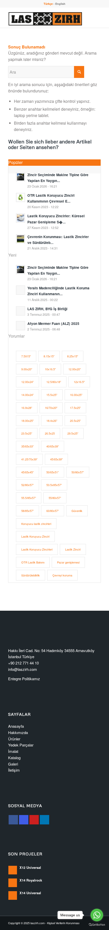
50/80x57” (77, 472)
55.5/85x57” (28, 498)
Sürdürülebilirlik (30, 575)
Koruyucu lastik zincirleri (36, 524)
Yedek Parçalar (20, 745)
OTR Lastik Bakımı (32, 562)
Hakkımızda (18, 732)
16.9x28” (26, 408)
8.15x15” (49, 356)
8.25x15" (72, 356)
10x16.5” (50, 369)
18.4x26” (51, 421)
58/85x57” (27, 511)
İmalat (13, 751)
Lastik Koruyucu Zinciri (35, 536)
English (60, 4)
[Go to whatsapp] (96, 915)
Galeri (13, 764)
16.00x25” (76, 395)
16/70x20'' (51, 408)
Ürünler (14, 738)
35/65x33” (27, 446)
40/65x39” (52, 446)
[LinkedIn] (44, 819)
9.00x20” (26, 369)
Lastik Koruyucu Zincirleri (36, 549)
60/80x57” (52, 511)
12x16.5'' (79, 382)
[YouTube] (34, 819)
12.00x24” (27, 382)
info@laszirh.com (22, 669)
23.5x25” (26, 433)
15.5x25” (51, 395)
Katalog (14, 757)
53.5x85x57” (54, 485)
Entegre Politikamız (24, 678)
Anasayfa (16, 726)
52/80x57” (27, 485)
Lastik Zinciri (73, 549)
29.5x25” (72, 433)
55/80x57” (55, 498)
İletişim (14, 770)
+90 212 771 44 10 (23, 663)
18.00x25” (27, 421)
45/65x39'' (56, 459)
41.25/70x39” (29, 459)
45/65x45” (27, 472)
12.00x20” (74, 369)
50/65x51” (52, 472)
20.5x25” (75, 421)
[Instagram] (23, 819)
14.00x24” (27, 395)
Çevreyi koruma (62, 575)
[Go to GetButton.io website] (97, 924)
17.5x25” (75, 408)
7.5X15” (26, 356)
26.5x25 (50, 433)
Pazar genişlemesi (68, 562)
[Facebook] (13, 819)
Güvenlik (76, 511)
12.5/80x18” (53, 382)
